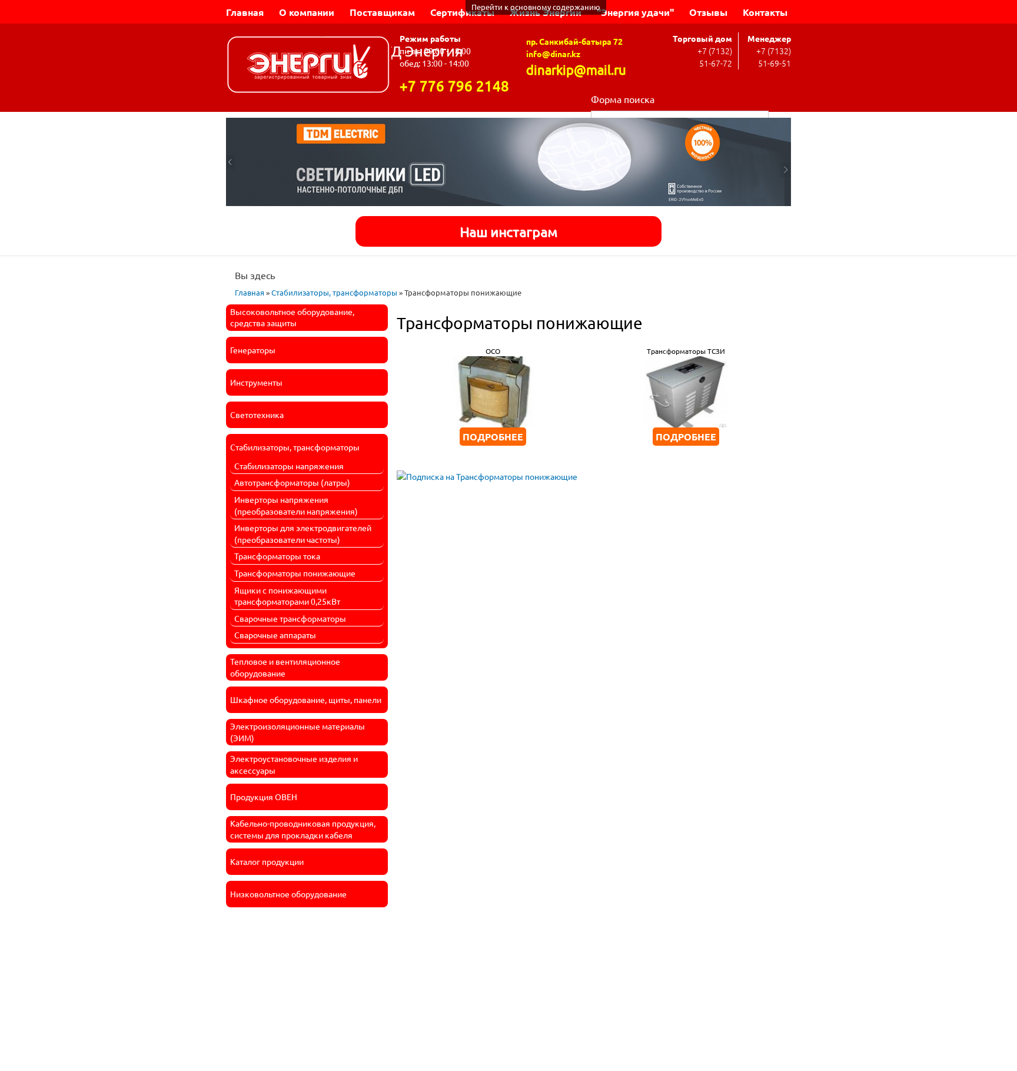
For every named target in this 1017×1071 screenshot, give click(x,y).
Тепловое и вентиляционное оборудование (285, 667)
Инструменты (256, 382)
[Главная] (308, 66)
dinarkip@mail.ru (576, 69)
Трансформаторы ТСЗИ (686, 351)
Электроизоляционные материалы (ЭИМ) (297, 732)
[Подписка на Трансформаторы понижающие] (487, 472)
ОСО (493, 351)
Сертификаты (462, 12)
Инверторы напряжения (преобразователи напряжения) (296, 505)
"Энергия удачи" (635, 12)
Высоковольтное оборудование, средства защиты (292, 317)
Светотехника (257, 414)
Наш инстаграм (508, 231)
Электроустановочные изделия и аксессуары (294, 764)
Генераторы (252, 349)
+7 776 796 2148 (454, 85)
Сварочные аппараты (275, 634)
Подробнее (493, 436)
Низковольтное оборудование (288, 893)
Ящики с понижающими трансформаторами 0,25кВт (287, 596)
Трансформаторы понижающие (294, 573)
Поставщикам (382, 12)
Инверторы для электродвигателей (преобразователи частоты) (302, 533)
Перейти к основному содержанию (535, 7)
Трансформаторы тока (277, 556)
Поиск (780, 117)
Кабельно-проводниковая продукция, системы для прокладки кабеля (302, 829)
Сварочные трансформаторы (290, 618)
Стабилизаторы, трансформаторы (334, 292)
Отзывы (708, 12)
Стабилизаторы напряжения (289, 465)
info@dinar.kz (553, 53)
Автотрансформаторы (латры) (292, 482)
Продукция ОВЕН (263, 796)
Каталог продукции (267, 861)
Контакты (765, 12)
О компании (306, 12)
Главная (245, 12)
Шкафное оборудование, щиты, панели (305, 699)
